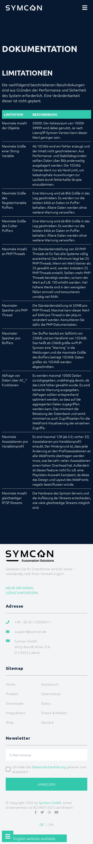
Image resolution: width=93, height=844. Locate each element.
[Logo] (24, 7)
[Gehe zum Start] (87, 829)
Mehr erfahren (20, 587)
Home (10, 684)
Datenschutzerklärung (49, 766)
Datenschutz (51, 693)
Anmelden (46, 784)
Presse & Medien (54, 712)
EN (51, 824)
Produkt (12, 693)
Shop (10, 722)
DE (42, 824)
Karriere (47, 722)
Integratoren (16, 712)
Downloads (14, 703)
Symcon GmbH (50, 802)
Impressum (49, 684)
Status (46, 703)
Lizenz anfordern (22, 592)
